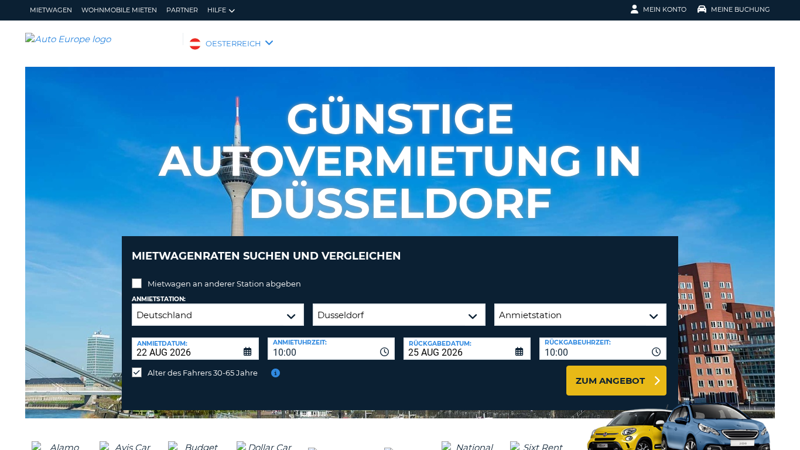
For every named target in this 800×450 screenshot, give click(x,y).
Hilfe (216, 10)
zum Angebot (610, 380)
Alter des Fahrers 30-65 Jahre (203, 372)
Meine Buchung (740, 9)
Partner (182, 10)
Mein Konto (664, 9)
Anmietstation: (159, 299)
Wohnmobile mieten (119, 10)
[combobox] (331, 349)
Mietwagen (51, 10)
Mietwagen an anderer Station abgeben (224, 283)
